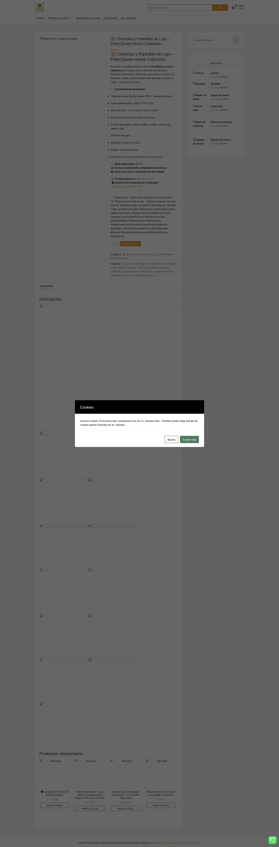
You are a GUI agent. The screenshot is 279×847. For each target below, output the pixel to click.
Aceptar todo (189, 439)
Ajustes (171, 439)
